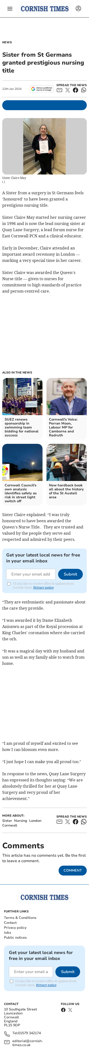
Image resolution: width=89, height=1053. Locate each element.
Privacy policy (15, 927)
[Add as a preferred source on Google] (41, 89)
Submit (70, 574)
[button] (10, 9)
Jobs (7, 932)
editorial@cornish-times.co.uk (27, 1043)
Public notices (15, 937)
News (7, 42)
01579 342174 (29, 1033)
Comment (73, 870)
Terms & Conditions (20, 917)
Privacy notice (43, 587)
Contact (10, 922)
